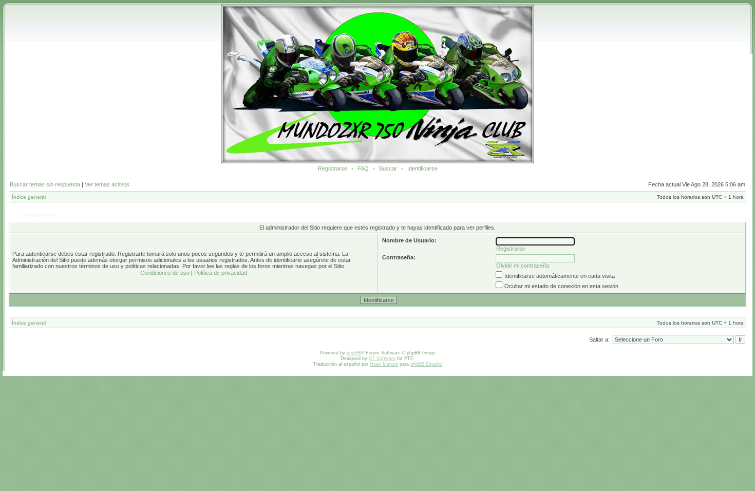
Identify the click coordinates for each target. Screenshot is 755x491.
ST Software (382, 358)
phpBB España (426, 364)
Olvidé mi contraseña (522, 265)
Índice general (29, 197)
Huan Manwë (384, 364)
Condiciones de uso (165, 273)
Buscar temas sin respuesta (45, 184)
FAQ (363, 168)
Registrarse (332, 168)
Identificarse (422, 168)
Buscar (388, 168)
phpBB (354, 352)
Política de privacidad (220, 273)
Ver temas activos (107, 184)
